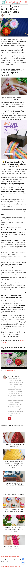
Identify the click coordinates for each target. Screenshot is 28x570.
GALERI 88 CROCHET (10, 371)
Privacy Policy (4, 566)
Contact (10, 568)
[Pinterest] (9, 418)
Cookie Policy (12, 566)
